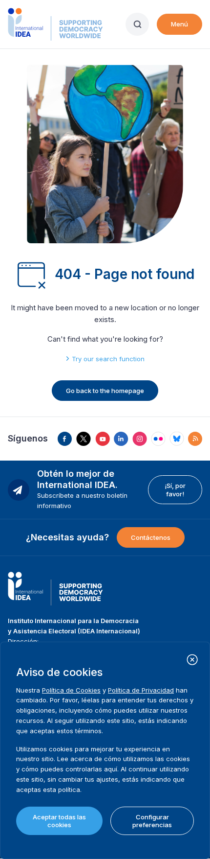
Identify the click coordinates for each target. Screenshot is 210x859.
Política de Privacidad (141, 690)
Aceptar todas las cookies (59, 821)
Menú (179, 24)
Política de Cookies (71, 690)
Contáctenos (150, 537)
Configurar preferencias (152, 821)
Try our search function (108, 359)
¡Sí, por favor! (175, 489)
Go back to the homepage (105, 391)
